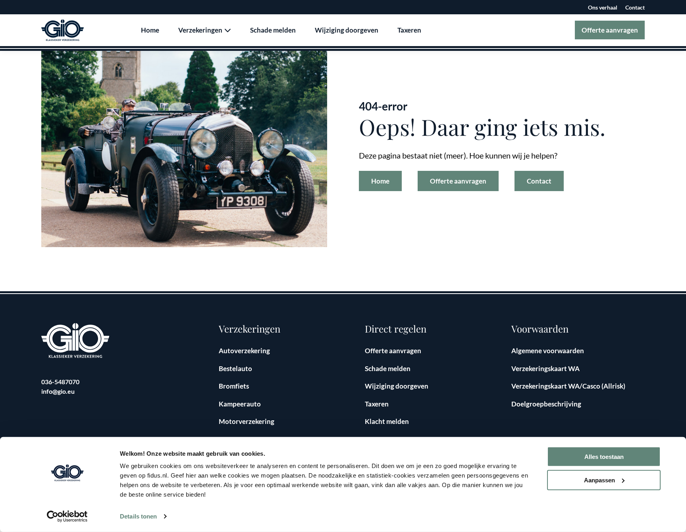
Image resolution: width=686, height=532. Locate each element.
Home (150, 30)
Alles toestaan (604, 456)
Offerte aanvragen (610, 30)
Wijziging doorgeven (346, 30)
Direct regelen (395, 329)
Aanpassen (599, 480)
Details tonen (138, 516)
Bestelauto (235, 368)
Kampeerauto (240, 404)
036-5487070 (60, 381)
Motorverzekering (246, 421)
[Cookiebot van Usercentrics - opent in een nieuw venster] (67, 516)
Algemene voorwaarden (547, 350)
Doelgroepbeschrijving (546, 404)
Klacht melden (387, 421)
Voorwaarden (539, 329)
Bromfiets (234, 386)
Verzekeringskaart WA (545, 368)
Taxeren (409, 30)
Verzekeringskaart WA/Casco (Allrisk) (568, 386)
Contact (635, 7)
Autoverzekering (244, 350)
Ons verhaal (602, 7)
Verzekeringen (201, 30)
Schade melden (273, 30)
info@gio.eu (58, 391)
